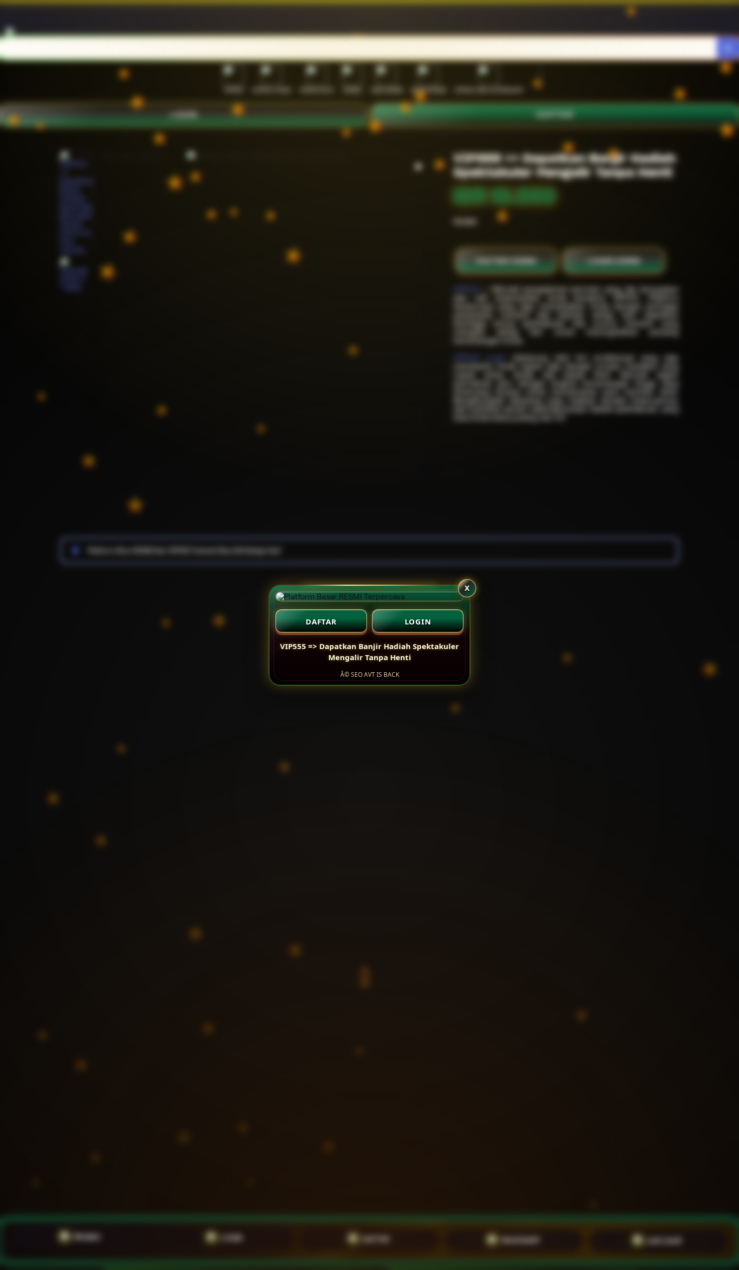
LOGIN (418, 621)
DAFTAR (321, 621)
